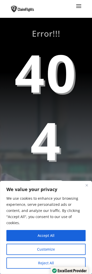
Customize (46, 249)
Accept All (46, 235)
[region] (46, 227)
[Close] (87, 185)
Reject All (46, 263)
